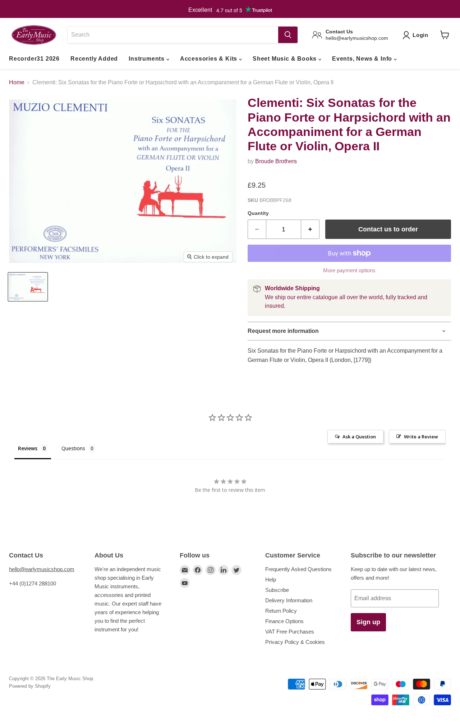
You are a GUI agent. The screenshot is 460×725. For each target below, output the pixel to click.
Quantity (258, 213)
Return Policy (281, 611)
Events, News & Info (363, 59)
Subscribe (277, 590)
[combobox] (173, 35)
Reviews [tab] (27, 448)
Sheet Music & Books (285, 59)
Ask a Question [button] (359, 436)
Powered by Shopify (30, 686)
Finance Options (284, 621)
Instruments (147, 59)
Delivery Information (288, 600)
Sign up (368, 622)
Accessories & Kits (209, 59)
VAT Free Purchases (289, 632)
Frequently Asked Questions (298, 569)
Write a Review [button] (421, 436)
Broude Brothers (276, 161)
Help (270, 579)
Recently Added (94, 59)
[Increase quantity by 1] (310, 229)
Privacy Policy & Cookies (295, 642)
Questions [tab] (73, 448)
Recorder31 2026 (34, 59)
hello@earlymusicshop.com (41, 569)
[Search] (288, 35)
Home (16, 82)
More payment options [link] (349, 270)
